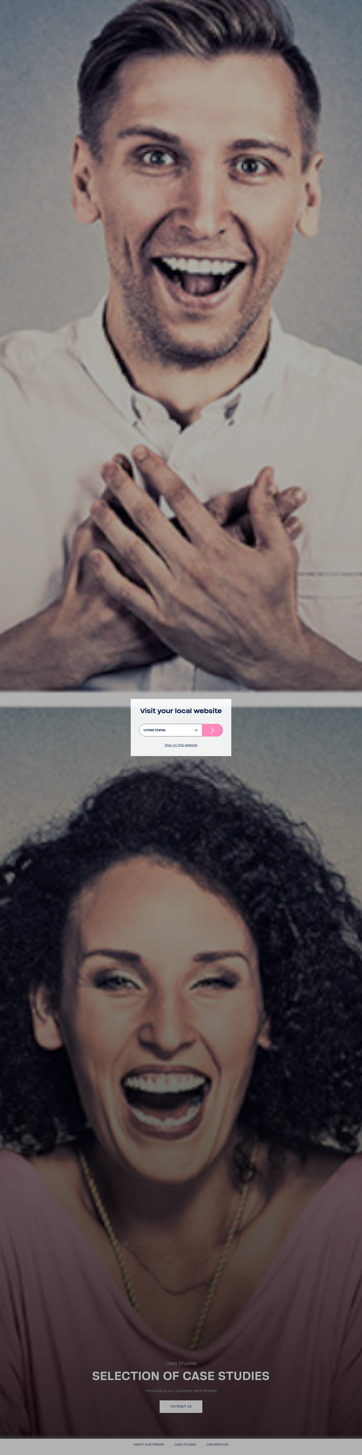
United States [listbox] (154, 730)
